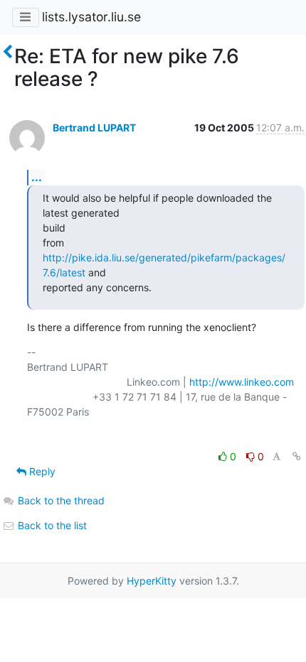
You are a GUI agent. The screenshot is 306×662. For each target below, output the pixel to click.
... (36, 177)
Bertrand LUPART (94, 127)
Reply (41, 471)
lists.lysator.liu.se (91, 16)
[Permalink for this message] (297, 456)
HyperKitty (151, 581)
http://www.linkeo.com (241, 382)
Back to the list (51, 525)
